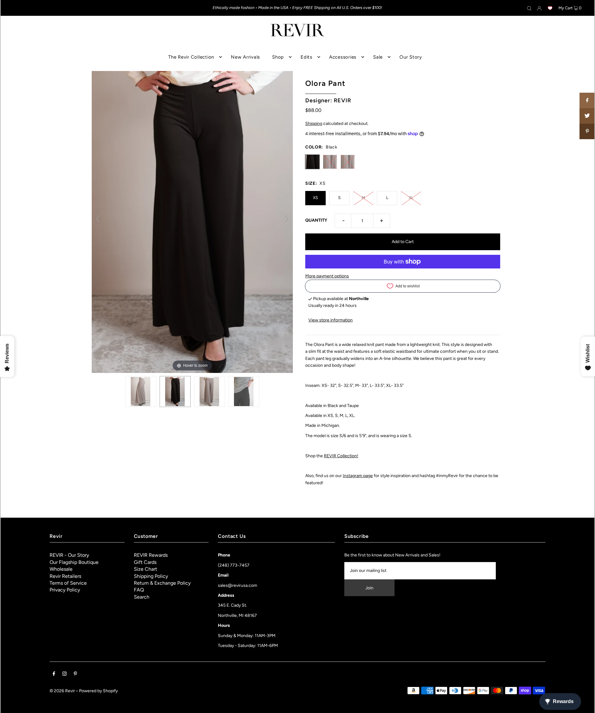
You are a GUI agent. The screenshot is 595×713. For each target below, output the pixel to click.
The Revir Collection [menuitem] (191, 57)
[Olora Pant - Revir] (243, 391)
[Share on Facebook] (587, 100)
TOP (584, 704)
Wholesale (61, 569)
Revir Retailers (65, 576)
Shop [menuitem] (278, 57)
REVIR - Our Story (69, 555)
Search (141, 597)
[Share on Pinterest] (587, 131)
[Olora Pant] (140, 391)
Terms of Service (68, 583)
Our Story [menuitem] (410, 57)
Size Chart (145, 569)
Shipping (313, 123)
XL (411, 197)
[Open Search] (529, 8)
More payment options (327, 276)
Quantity (316, 220)
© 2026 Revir (62, 690)
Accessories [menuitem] (342, 57)
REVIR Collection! (341, 455)
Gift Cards (145, 562)
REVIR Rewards (151, 555)
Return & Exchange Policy (162, 583)
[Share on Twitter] (587, 116)
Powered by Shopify (98, 690)
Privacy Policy (65, 590)
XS (315, 197)
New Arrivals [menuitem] (245, 57)
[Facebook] (54, 674)
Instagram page (358, 475)
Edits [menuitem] (306, 57)
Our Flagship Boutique (74, 562)
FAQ (139, 590)
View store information (330, 320)
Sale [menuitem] (378, 57)
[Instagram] (64, 674)
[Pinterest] (75, 674)
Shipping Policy (151, 576)
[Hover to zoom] (192, 221)
